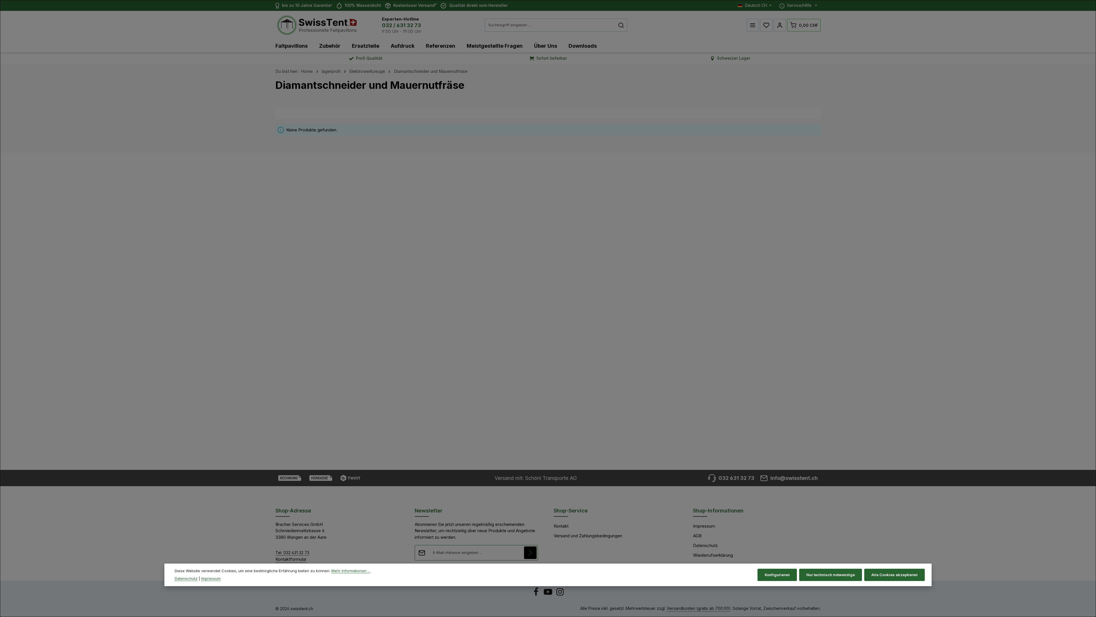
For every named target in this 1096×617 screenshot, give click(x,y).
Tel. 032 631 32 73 (292, 552)
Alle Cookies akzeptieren (894, 574)
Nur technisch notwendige (830, 574)
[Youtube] (548, 594)
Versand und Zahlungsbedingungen (588, 535)
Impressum (704, 526)
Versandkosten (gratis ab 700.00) (699, 608)
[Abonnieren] (530, 552)
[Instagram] (560, 594)
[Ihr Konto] (780, 25)
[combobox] (550, 25)
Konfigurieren (777, 574)
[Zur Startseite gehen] (316, 25)
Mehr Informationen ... (350, 570)
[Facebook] (536, 594)
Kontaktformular (291, 559)
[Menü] (753, 25)
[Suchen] (621, 25)
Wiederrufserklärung (713, 555)
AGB (697, 535)
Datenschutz (705, 545)
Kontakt (561, 526)
